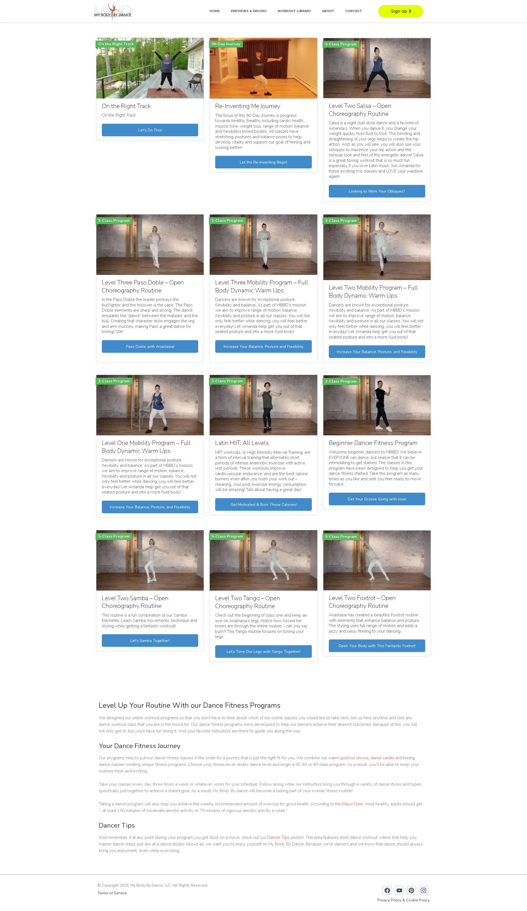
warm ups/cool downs (348, 758)
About (328, 11)
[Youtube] (399, 890)
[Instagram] (423, 890)
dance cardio (382, 758)
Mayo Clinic (352, 804)
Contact (353, 11)
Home (214, 11)
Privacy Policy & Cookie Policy (403, 900)
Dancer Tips (278, 837)
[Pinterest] (411, 890)
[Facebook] (387, 890)
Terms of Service (112, 893)
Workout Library (294, 11)
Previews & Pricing (249, 11)
